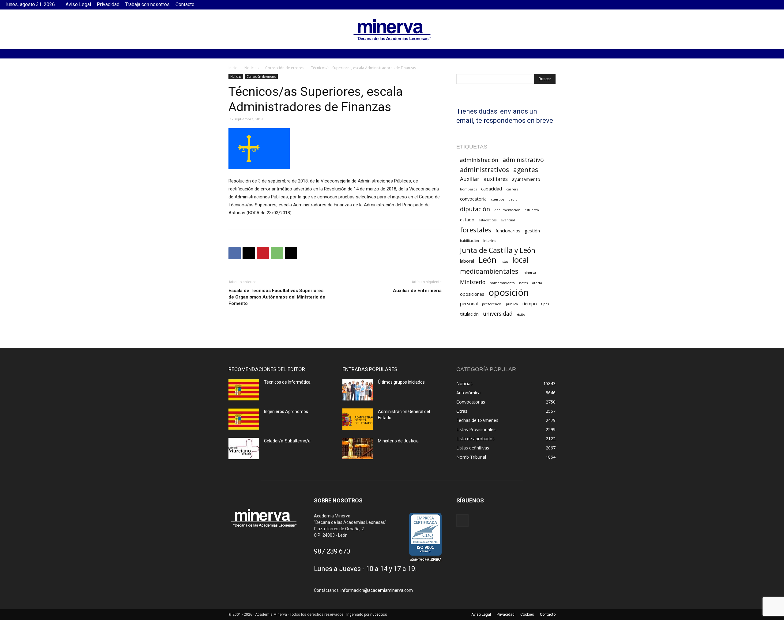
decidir (514, 199)
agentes (525, 169)
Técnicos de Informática (287, 382)
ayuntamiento (526, 179)
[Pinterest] (263, 253)
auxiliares (496, 179)
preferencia (492, 304)
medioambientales (489, 271)
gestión (532, 230)
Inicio (233, 67)
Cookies (527, 614)
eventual (508, 220)
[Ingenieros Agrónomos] (243, 419)
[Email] (291, 253)
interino (489, 241)
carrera (512, 189)
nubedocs (378, 614)
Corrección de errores (284, 67)
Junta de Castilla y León (497, 250)
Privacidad (108, 4)
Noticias (251, 67)
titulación (469, 314)
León (487, 260)
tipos (545, 304)
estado (467, 219)
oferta (537, 283)
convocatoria (473, 199)
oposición (508, 292)
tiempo (529, 303)
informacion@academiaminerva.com (377, 590)
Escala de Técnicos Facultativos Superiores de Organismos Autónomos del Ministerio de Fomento (276, 297)
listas (504, 261)
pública (512, 304)
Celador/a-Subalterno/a (287, 440)
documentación (507, 210)
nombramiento (502, 283)
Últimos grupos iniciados (401, 382)
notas (523, 283)
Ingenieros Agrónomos (286, 411)
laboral (467, 261)
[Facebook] (773, 4)
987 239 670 (332, 551)
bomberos (468, 189)
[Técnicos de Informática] (243, 389)
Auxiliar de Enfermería (417, 290)
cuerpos (497, 199)
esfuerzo (532, 210)
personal (469, 303)
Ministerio (472, 282)
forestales (475, 230)
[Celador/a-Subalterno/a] (243, 448)
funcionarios (508, 230)
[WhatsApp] (277, 253)
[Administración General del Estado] (357, 419)
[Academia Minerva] (392, 29)
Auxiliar (469, 179)
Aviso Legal (78, 4)
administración (479, 160)
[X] (249, 253)
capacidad (491, 189)
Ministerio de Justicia (398, 440)
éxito (521, 314)
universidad (498, 313)
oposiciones (472, 294)
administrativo (523, 159)
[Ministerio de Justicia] (357, 448)
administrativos (484, 169)
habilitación (469, 241)
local (520, 260)
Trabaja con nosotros (147, 4)
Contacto (184, 4)
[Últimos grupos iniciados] (357, 389)
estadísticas (487, 220)
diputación (475, 209)
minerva (529, 272)
